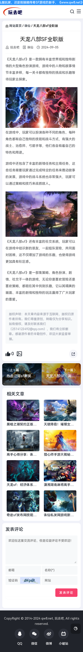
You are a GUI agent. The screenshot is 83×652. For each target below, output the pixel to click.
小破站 (63, 643)
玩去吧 (14, 47)
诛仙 (27, 26)
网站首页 (15, 26)
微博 (49, 643)
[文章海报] (19, 354)
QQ (19, 643)
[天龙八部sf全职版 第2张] (41, 214)
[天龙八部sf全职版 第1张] (41, 107)
